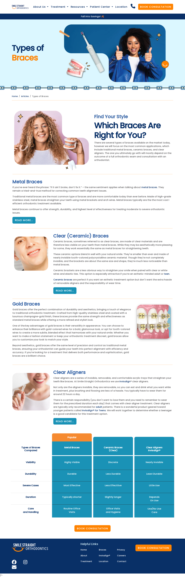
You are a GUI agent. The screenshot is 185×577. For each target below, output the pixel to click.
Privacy (121, 549)
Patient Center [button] (100, 7)
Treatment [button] (58, 7)
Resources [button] (78, 7)
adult (99, 407)
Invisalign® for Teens (94, 410)
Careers (121, 555)
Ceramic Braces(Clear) (113, 449)
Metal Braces (72, 447)
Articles (25, 96)
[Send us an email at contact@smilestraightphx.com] (14, 568)
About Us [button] (39, 7)
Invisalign (124, 381)
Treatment (86, 561)
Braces (102, 549)
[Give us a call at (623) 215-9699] (133, 6)
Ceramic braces (62, 279)
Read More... (24, 220)
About (84, 555)
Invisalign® (154, 450)
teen (166, 274)
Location (121, 7)
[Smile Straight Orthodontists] (20, 7)
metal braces (149, 187)
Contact (121, 561)
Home (15, 96)
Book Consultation (155, 7)
